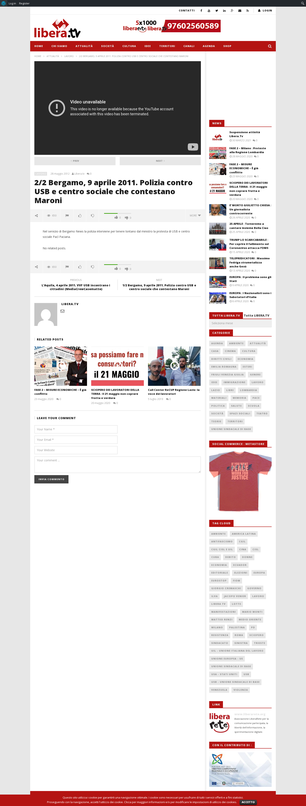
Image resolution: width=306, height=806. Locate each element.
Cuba (215, 557)
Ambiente (236, 343)
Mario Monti (252, 611)
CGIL (242, 541)
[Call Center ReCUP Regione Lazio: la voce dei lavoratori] (174, 366)
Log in (12, 3)
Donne (247, 557)
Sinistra (241, 643)
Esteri (247, 366)
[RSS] (247, 10)
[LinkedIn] (224, 10)
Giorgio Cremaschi (226, 588)
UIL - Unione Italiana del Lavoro (237, 650)
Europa (259, 572)
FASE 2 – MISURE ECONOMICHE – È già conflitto (243, 168)
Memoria (239, 397)
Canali (188, 46)
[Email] (240, 10)
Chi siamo (59, 46)
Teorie (216, 421)
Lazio (215, 390)
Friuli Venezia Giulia (227, 374)
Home (38, 46)
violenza (241, 689)
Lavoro (69, 56)
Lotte (236, 603)
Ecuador (240, 564)
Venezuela (219, 689)
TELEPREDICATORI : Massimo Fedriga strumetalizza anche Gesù (249, 262)
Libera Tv (218, 603)
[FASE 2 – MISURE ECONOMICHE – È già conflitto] (60, 366)
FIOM (236, 580)
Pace (256, 397)
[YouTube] (209, 10)
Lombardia (248, 390)
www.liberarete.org (249, 714)
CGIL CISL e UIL (222, 549)
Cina (242, 549)
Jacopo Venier (235, 596)
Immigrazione (234, 382)
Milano (217, 627)
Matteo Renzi (222, 619)
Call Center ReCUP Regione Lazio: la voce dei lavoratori (174, 392)
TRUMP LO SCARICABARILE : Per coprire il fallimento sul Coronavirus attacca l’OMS (249, 244)
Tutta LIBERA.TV (256, 315)
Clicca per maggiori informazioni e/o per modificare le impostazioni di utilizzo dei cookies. (180, 802)
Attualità (84, 46)
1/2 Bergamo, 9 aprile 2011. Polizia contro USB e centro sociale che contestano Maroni (159, 285)
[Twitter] (217, 10)
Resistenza (219, 635)
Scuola (253, 405)
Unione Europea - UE (227, 658)
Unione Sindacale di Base (231, 429)
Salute (236, 405)
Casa (215, 351)
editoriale (219, 572)
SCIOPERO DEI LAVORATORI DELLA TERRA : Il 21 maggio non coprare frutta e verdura (115, 394)
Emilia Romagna (223, 366)
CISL (256, 549)
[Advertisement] (240, 86)
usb (246, 674)
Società (107, 46)
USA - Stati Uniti (224, 674)
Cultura (129, 46)
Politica (218, 405)
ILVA (214, 596)
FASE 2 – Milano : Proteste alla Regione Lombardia (247, 150)
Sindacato (219, 643)
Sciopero (256, 635)
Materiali (218, 397)
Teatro (262, 413)
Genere (255, 374)
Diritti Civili (221, 358)
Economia (245, 358)
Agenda (209, 46)
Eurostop (219, 580)
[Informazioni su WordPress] (3, 3)
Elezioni (240, 572)
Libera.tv (79, 173)
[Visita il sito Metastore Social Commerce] (196, 26)
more (194, 215)
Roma (239, 635)
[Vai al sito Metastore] (240, 481)
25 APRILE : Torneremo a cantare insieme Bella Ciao (248, 226)
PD (253, 627)
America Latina (244, 533)
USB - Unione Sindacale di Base (235, 681)
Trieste (259, 643)
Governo (254, 588)
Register (24, 3)
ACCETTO (248, 802)
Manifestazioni (223, 611)
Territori (167, 46)
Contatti (187, 10)
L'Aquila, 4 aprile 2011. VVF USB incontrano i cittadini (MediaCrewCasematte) (76, 285)
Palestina (237, 627)
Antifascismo (222, 541)
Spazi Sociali (240, 413)
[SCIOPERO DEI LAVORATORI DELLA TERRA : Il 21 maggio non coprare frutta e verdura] (117, 366)
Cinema (230, 351)
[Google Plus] (232, 10)
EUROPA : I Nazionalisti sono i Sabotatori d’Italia (250, 295)
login (267, 10)
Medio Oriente (250, 619)
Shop (227, 46)
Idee (147, 46)
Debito (230, 557)
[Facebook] (201, 10)
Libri (230, 390)
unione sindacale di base (231, 666)
